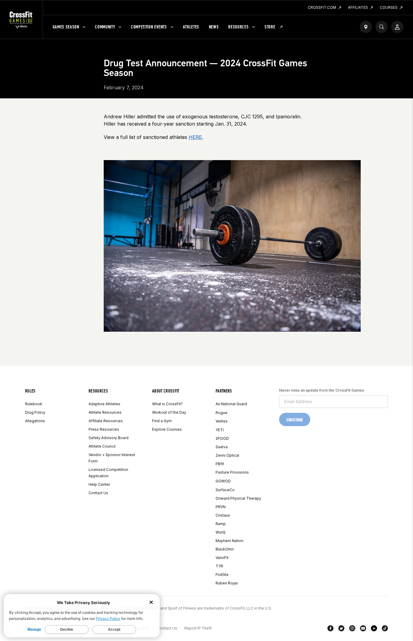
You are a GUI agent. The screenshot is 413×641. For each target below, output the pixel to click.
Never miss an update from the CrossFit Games (321, 390)
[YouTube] (363, 629)
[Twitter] (341, 629)
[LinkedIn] (374, 629)
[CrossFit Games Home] (21, 19)
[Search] (382, 27)
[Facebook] (330, 629)
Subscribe (294, 419)
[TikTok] (385, 629)
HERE (195, 137)
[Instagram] (352, 629)
